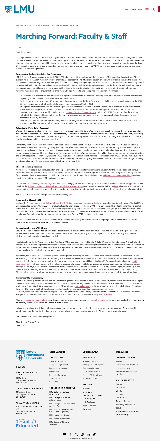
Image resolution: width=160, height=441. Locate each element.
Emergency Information (59, 368)
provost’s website (104, 294)
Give (140, 9)
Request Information (57, 375)
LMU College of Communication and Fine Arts (62, 404)
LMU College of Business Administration (59, 398)
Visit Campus (54, 378)
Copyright (120, 384)
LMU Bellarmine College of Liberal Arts (60, 393)
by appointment (132, 183)
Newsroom (87, 409)
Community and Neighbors (127, 364)
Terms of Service (123, 401)
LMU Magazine (89, 398)
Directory (120, 391)
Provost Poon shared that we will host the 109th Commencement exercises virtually (62, 202)
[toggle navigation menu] (147, 9)
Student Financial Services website (81, 112)
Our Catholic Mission (91, 371)
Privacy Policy (122, 414)
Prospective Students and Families (126, 372)
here (116, 186)
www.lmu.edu (20, 25)
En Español (120, 387)
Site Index (120, 397)
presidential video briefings (36, 299)
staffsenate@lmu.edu (53, 291)
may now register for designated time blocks (47, 183)
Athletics (86, 388)
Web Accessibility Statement (127, 411)
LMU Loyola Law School (59, 415)
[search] (153, 9)
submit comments (98, 299)
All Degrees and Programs (93, 364)
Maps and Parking (90, 405)
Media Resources (123, 368)
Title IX (119, 408)
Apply (127, 9)
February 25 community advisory (117, 175)
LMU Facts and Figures (92, 395)
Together (29, 25)
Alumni (119, 361)
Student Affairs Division (92, 375)
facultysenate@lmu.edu (29, 291)
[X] (76, 434)
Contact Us (53, 381)
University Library (90, 378)
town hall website (82, 286)
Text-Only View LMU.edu (126, 404)
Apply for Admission (57, 361)
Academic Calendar (90, 361)
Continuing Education (91, 368)
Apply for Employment (58, 364)
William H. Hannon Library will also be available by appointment (55, 186)
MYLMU (119, 394)
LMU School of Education (59, 418)
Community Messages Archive (44, 25)
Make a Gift (54, 371)
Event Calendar (89, 392)
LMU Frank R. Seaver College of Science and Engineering (62, 410)
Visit (134, 9)
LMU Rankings (89, 402)
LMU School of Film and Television (59, 423)
